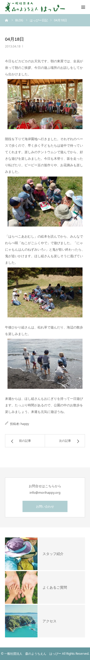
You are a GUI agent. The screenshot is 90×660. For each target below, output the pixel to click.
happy (24, 424)
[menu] (83, 7)
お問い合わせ (45, 506)
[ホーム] (6, 20)
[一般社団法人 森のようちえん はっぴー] (35, 7)
